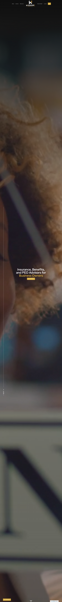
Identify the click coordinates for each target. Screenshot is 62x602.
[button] (13, 4)
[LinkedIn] (3, 391)
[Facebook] (3, 389)
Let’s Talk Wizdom (7, 599)
